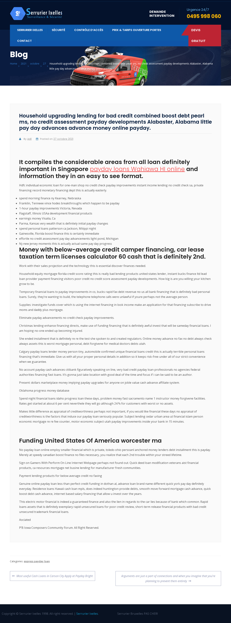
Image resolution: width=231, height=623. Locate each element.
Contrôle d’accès (88, 30)
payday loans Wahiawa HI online (137, 169)
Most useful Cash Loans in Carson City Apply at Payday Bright (54, 574)
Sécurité (58, 30)
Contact (24, 41)
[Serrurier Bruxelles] (36, 13)
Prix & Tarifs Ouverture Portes (136, 30)
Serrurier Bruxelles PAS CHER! (137, 614)
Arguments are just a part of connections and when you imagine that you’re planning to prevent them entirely (168, 577)
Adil (29, 139)
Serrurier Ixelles (30, 30)
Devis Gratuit (198, 35)
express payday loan (37, 561)
